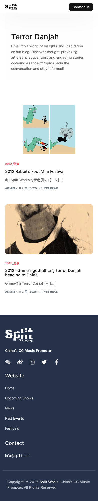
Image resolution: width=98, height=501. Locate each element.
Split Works (49, 482)
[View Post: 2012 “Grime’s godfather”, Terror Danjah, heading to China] (49, 229)
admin (10, 188)
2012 (8, 164)
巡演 (16, 164)
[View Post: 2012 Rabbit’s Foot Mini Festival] (49, 130)
